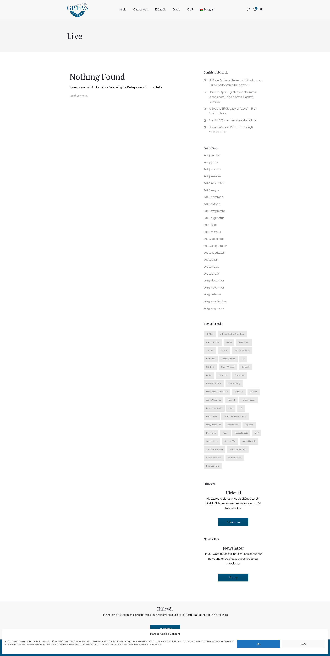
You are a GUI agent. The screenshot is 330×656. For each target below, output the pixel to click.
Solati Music (212, 441)
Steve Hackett (249, 441)
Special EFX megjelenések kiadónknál (232, 120)
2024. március (212, 169)
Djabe (176, 9)
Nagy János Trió (213, 424)
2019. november (214, 287)
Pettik (225, 433)
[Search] (76, 103)
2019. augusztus (214, 308)
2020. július (211, 259)
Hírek (122, 9)
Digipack (245, 367)
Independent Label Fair (217, 392)
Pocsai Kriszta (241, 433)
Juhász (253, 392)
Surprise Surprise (214, 449)
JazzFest (239, 392)
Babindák (210, 359)
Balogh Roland (228, 359)
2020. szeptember (215, 245)
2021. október (212, 204)
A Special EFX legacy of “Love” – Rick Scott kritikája (232, 111)
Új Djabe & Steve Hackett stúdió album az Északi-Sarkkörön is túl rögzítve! (235, 83)
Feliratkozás (233, 522)
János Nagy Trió (213, 400)
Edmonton (223, 375)
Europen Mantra (213, 383)
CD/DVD (210, 367)
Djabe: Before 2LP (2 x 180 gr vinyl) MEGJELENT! (231, 130)
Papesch (249, 424)
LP (241, 408)
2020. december (214, 238)
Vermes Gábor (234, 457)
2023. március (212, 176)
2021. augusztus (214, 218)
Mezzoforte (211, 416)
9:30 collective (212, 342)
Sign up (233, 577)
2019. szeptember (215, 301)
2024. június (211, 162)
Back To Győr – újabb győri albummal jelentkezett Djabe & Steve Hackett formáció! (233, 97)
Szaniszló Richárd (237, 449)
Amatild (209, 350)
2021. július (210, 225)
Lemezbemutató (214, 408)
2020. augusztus (214, 252)
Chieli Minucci (228, 367)
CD (243, 359)
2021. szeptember (215, 211)
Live (231, 408)
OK (259, 643)
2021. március (212, 232)
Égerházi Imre (212, 466)
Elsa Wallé (239, 375)
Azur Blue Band (241, 350)
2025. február (212, 155)
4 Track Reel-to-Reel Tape (232, 334)
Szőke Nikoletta (213, 457)
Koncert (231, 400)
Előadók (160, 9)
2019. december (214, 280)
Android (224, 350)
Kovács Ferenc (248, 400)
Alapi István (243, 342)
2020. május (211, 266)
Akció (229, 342)
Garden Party (234, 383)
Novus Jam (233, 424)
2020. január (211, 273)
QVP (190, 9)
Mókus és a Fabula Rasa (235, 416)
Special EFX (229, 441)
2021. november (214, 197)
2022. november (214, 183)
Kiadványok (140, 9)
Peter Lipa (211, 433)
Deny (303, 643)
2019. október (212, 294)
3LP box (209, 334)
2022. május (211, 190)
